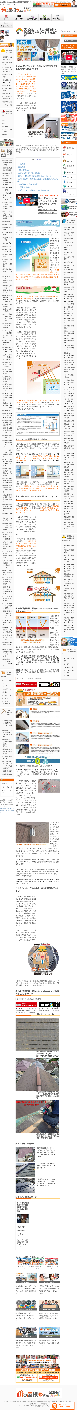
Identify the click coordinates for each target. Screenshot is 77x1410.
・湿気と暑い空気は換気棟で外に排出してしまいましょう (34, 176)
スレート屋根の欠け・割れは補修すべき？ (69, 348)
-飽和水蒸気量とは (23, 170)
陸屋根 (5, 134)
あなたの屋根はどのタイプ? (6, 114)
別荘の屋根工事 (7, 771)
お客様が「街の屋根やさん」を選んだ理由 (7, 69)
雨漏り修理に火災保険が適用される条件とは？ (69, 289)
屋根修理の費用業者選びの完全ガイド (7, 163)
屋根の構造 (6, 410)
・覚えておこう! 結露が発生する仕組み (28, 173)
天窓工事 (69, 186)
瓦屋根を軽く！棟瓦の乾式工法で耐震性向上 (69, 465)
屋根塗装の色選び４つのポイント (7, 644)
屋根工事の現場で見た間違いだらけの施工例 (69, 489)
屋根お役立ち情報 (69, 421)
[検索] (75, 31)
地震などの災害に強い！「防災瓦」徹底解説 (69, 481)
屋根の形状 (6, 221)
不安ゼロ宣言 (7, 85)
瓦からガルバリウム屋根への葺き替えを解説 (69, 416)
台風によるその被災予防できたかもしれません (69, 426)
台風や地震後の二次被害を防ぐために (69, 448)
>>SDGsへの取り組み (7, 808)
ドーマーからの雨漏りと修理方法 (7, 622)
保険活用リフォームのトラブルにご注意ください (69, 496)
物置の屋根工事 (7, 774)
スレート (6, 120)
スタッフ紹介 (6, 787)
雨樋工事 (69, 177)
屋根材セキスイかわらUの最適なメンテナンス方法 (69, 362)
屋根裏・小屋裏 (7, 224)
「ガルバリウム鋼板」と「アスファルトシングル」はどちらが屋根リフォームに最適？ (69, 392)
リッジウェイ (7, 695)
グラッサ (6, 698)
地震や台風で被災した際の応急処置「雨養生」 (7, 415)
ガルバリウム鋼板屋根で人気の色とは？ (7, 598)
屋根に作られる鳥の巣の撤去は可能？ (7, 751)
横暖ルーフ (6, 692)
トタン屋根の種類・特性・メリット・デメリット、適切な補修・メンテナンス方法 (69, 311)
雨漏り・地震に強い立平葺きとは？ (7, 572)
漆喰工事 (69, 161)
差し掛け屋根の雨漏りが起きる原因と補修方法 (7, 480)
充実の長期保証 (7, 102)
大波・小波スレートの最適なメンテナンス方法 (7, 357)
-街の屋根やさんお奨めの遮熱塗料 (27, 184)
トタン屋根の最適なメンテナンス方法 (69, 320)
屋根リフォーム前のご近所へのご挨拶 (69, 613)
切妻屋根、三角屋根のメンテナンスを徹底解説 (7, 630)
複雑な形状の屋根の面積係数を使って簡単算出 (7, 423)
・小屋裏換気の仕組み (23, 187)
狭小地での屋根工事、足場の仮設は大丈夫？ (69, 382)
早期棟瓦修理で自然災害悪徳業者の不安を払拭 (7, 350)
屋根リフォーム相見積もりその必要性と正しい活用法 (69, 605)
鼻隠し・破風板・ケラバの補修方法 (7, 371)
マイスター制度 (7, 105)
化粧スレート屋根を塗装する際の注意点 (69, 340)
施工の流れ (6, 93)
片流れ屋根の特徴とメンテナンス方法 (7, 637)
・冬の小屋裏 (21, 164)
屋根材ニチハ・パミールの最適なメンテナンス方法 (69, 355)
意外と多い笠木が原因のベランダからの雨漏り (7, 405)
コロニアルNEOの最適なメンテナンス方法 (69, 370)
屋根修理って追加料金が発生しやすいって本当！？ (69, 620)
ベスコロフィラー (69, 667)
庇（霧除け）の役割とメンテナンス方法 (7, 364)
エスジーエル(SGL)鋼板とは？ (7, 342)
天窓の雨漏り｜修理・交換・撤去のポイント (7, 379)
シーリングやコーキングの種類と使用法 (7, 606)
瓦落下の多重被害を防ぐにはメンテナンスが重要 (69, 433)
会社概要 (4, 783)
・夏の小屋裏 (21, 167)
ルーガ (5, 686)
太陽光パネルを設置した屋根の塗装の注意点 (69, 333)
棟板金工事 (70, 172)
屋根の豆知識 (7, 246)
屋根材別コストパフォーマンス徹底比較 (7, 326)
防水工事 (69, 182)
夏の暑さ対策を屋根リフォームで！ (7, 271)
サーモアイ (67, 664)
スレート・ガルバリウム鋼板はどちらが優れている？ (69, 401)
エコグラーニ (7, 689)
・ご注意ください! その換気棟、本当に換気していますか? (34, 190)
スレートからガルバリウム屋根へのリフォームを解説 (69, 408)
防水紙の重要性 (7, 243)
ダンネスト (67, 675)
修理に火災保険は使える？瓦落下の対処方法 (69, 441)
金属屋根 (6, 126)
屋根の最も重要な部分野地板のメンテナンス (7, 430)
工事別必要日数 (68, 262)
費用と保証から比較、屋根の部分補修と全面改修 (69, 296)
